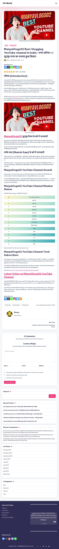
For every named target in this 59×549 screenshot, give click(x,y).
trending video (25, 305)
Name (6, 365)
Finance (5, 491)
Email (24, 365)
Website (41, 365)
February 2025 (7, 450)
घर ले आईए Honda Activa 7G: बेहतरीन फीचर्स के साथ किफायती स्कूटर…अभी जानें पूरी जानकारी (22, 414)
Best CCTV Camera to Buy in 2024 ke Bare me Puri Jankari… (24, 270)
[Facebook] (5, 67)
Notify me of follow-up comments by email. (17, 375)
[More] (20, 67)
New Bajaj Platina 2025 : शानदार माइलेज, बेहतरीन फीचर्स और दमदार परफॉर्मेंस (20, 406)
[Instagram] (14, 67)
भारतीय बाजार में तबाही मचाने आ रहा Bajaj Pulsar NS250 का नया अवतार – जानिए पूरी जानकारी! (23, 417)
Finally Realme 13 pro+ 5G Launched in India (28, 436)
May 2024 (6, 468)
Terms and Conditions (7, 517)
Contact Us (5, 510)
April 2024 (6, 471)
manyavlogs (7, 305)
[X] (8, 67)
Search (6, 391)
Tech (4, 494)
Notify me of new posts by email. (14, 377)
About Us (4, 508)
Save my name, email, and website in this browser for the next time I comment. (24, 372)
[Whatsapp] (11, 67)
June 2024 (6, 465)
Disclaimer (4, 515)
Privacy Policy (5, 512)
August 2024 (6, 459)
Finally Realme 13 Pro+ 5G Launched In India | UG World (17, 438)
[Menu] (56, 3)
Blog (6, 45)
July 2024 (5, 462)
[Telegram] (17, 67)
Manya (16, 312)
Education (13, 45)
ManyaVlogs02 (14, 96)
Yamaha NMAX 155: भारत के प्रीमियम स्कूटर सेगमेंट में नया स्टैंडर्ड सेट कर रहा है (20, 421)
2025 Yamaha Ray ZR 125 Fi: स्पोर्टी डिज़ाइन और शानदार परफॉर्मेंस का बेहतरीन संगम (21, 410)
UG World (7, 3)
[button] (17, 315)
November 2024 (7, 453)
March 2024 (6, 474)
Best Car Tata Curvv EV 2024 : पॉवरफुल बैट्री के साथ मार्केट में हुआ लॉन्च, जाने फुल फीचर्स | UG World (25, 431)
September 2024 (8, 456)
